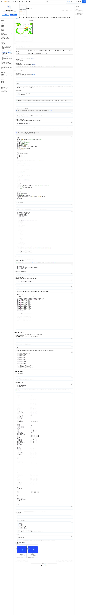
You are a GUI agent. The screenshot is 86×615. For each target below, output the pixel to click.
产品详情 (67, 10)
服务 (26, 1)
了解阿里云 (29, 1)
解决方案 (14, 1)
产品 (11, 1)
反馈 (45, 565)
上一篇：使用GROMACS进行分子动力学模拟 (21, 560)
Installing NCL (33, 64)
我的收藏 (71, 10)
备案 (76, 1)
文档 (74, 1)
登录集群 (33, 74)
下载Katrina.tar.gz (33, 262)
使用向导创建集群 (29, 45)
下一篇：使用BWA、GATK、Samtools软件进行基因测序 (64, 560)
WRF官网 (16, 18)
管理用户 (26, 55)
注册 (80, 1)
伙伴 (24, 1)
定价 (19, 1)
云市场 (22, 1)
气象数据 (54, 262)
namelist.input (18, 390)
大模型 (9, 1)
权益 (17, 1)
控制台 (78, 1)
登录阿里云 (13, 14)
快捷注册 (6, 14)
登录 (84, 1)
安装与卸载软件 (32, 58)
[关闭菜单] (1, 1)
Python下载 (53, 66)
